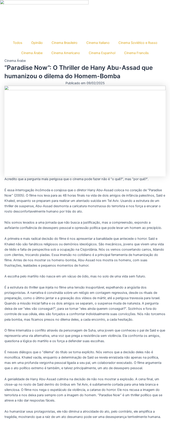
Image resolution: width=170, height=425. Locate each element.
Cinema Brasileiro (64, 43)
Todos (17, 43)
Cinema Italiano (98, 43)
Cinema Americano (65, 53)
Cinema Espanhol (102, 53)
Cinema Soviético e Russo (137, 43)
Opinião (37, 43)
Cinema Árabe (31, 53)
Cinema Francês (136, 53)
